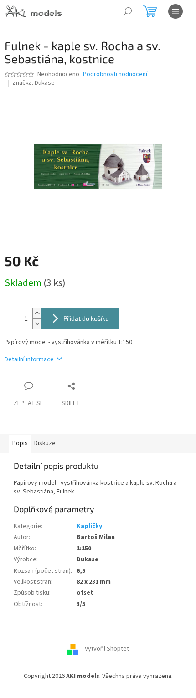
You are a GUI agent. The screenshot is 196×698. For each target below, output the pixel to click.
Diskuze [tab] (45, 443)
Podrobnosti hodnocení (115, 74)
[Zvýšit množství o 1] (36, 313)
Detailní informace (29, 359)
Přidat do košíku (86, 318)
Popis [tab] (20, 443)
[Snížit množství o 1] (36, 323)
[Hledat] (128, 11)
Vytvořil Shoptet (107, 649)
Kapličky (89, 526)
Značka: (33, 82)
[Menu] (175, 11)
